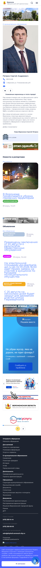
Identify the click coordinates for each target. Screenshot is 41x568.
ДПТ (4, 511)
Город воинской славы (11, 468)
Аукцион (7, 256)
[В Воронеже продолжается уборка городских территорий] (20, 176)
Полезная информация (11, 450)
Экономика (7, 495)
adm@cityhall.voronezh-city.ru (14, 533)
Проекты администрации (12, 476)
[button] (3, 144)
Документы (7, 487)
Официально (8, 480)
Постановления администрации (15, 501)
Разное (5, 508)
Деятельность (8, 471)
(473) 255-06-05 (8, 526)
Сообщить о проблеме (20, 366)
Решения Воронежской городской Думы (18, 506)
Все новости (7, 162)
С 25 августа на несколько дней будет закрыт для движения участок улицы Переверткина (19, 295)
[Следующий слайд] (37, 383)
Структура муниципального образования (18, 482)
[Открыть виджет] (35, 561)
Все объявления (9, 231)
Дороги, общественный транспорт (13, 284)
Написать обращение (11, 441)
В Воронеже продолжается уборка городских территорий (18, 196)
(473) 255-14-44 (8, 519)
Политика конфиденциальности (11, 538)
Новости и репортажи (11, 447)
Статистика (7, 490)
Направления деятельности (13, 474)
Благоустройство (10, 201)
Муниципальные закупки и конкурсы (16, 492)
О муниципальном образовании (15, 24)
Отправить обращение (11, 439)
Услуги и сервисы (9, 452)
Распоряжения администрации (14, 503)
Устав (5, 466)
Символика (7, 458)
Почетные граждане (10, 461)
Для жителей (8, 445)
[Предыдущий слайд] (4, 383)
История (6, 463)
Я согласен (20, 564)
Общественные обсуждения (9, 234)
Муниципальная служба (11, 485)
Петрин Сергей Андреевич (15, 76)
